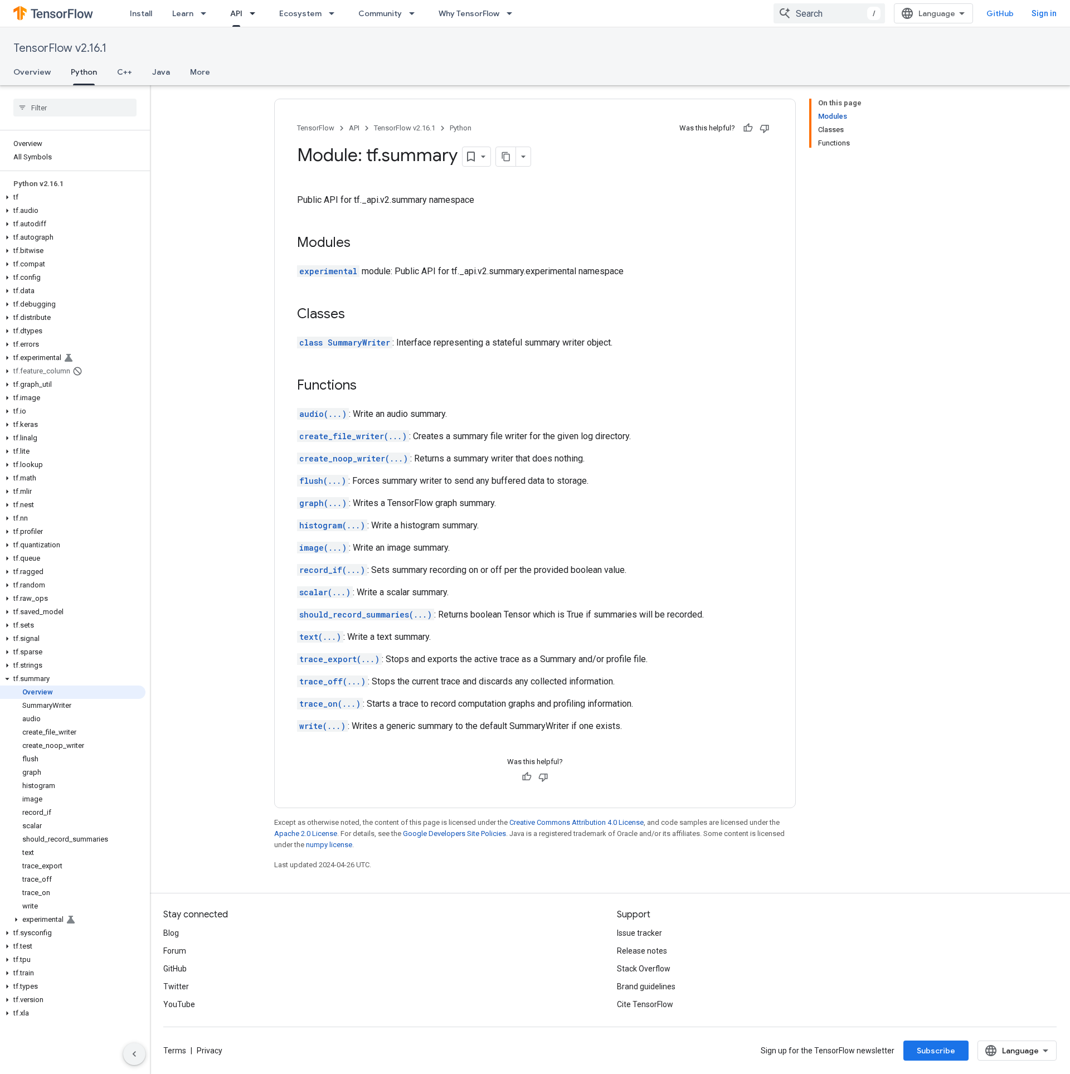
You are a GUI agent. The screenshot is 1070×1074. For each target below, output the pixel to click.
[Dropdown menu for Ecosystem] (335, 13)
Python (84, 72)
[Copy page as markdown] (506, 156)
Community (380, 13)
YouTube (179, 1004)
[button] (72, 197)
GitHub (1000, 13)
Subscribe (936, 1051)
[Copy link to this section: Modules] (362, 243)
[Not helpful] (764, 128)
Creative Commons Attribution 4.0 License (576, 822)
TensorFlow (315, 128)
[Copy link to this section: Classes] (356, 315)
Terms (174, 1050)
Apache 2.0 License (305, 833)
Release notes (642, 950)
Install (141, 13)
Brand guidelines (646, 986)
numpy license (329, 844)
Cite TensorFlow (645, 1004)
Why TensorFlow (469, 13)
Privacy (209, 1050)
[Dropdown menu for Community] (415, 13)
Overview (32, 72)
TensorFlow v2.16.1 (59, 48)
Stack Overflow (643, 968)
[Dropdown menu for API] (255, 13)
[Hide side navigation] (134, 1054)
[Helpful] (748, 128)
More (200, 72)
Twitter (176, 986)
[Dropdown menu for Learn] (206, 13)
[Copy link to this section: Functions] (368, 386)
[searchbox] (75, 107)
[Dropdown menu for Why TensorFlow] (512, 13)
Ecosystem (300, 13)
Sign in (1044, 13)
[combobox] (829, 13)
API (236, 13)
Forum (174, 950)
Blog (171, 933)
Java (161, 72)
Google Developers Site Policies (454, 833)
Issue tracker (639, 933)
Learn (182, 13)
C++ (124, 72)
